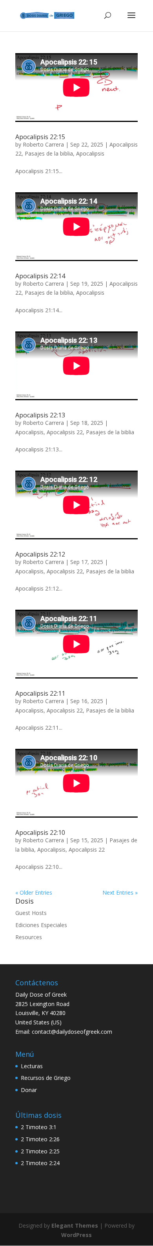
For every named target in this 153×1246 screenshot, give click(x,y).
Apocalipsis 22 (65, 432)
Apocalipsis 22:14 (40, 276)
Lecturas (32, 1066)
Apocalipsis (90, 153)
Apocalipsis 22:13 (40, 415)
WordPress (76, 1235)
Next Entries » (120, 892)
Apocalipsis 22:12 (40, 554)
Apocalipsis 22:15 (40, 136)
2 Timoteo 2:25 (40, 1151)
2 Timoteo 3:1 (38, 1127)
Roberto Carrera (43, 144)
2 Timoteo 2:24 (40, 1163)
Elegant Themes (74, 1225)
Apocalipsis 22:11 (40, 693)
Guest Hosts (31, 913)
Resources (28, 937)
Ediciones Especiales (41, 925)
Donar (29, 1090)
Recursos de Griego (46, 1077)
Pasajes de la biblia (49, 153)
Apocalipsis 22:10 (40, 832)
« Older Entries (33, 892)
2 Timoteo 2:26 (40, 1139)
